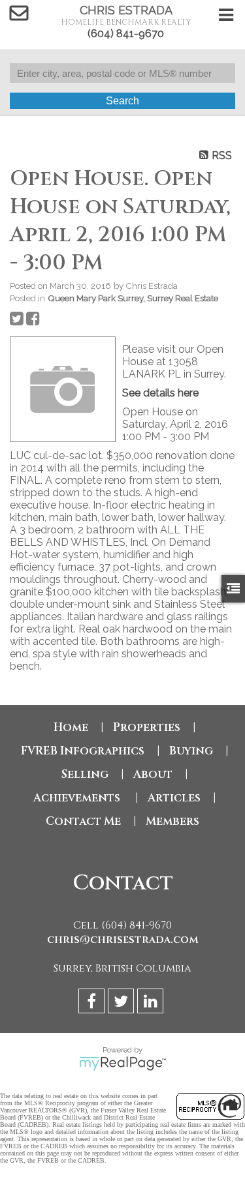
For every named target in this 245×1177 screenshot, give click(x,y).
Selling (84, 774)
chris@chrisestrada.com (123, 939)
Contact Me (83, 821)
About (152, 774)
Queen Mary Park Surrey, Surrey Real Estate (133, 298)
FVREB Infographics (82, 750)
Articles (174, 797)
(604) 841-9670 (126, 33)
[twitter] (122, 1003)
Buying (191, 750)
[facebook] (93, 1003)
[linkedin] (152, 1003)
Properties (146, 727)
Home (71, 727)
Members (172, 821)
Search (122, 100)
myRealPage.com (122, 1063)
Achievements (78, 797)
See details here (160, 393)
